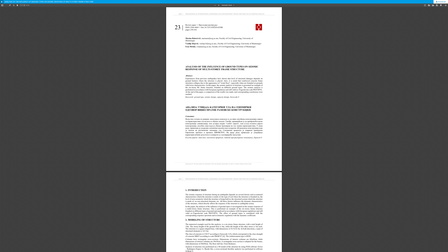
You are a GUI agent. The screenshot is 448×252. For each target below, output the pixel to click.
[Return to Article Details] (2, 2)
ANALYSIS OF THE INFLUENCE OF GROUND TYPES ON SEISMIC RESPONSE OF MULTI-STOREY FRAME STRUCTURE (49, 2)
